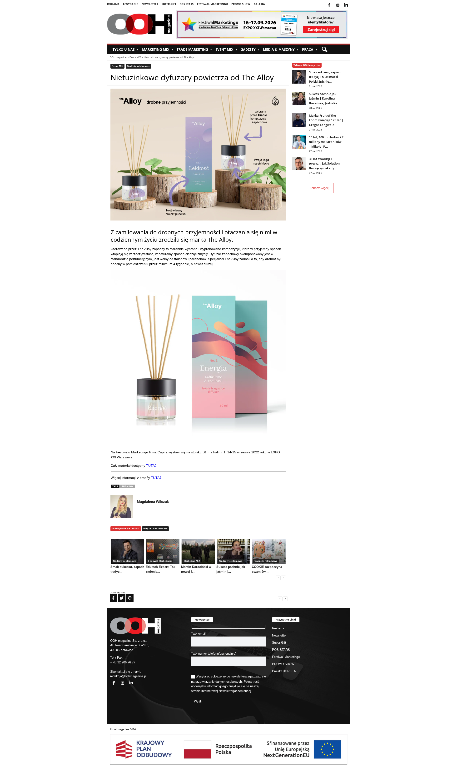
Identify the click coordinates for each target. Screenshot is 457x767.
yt (349, 2)
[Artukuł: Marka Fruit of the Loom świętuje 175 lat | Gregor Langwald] (299, 126)
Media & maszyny (280, 49)
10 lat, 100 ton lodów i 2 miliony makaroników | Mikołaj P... (326, 142)
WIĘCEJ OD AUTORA (155, 528)
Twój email (198, 633)
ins (341, 2)
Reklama (113, 4)
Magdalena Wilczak (153, 502)
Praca (309, 49)
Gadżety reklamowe (138, 66)
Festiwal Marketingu (212, 4)
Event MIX (226, 49)
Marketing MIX (157, 49)
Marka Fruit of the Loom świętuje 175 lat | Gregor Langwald (326, 120)
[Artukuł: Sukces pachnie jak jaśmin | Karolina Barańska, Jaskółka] (299, 104)
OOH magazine (118, 57)
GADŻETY (250, 49)
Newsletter (150, 4)
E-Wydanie (130, 4)
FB (110, 595)
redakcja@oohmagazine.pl (128, 676)
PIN (127, 595)
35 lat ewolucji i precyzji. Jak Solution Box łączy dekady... (324, 163)
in (128, 680)
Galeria (259, 4)
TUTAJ (151, 465)
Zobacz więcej (319, 188)
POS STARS (187, 4)
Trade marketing (194, 49)
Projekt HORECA (284, 671)
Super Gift (169, 4)
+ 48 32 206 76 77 (122, 662)
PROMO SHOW (240, 4)
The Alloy (127, 486)
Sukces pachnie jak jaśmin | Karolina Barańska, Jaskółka (323, 98)
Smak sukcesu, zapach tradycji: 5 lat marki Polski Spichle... (325, 77)
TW (119, 595)
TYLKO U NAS (126, 49)
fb (111, 680)
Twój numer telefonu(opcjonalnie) (213, 653)
